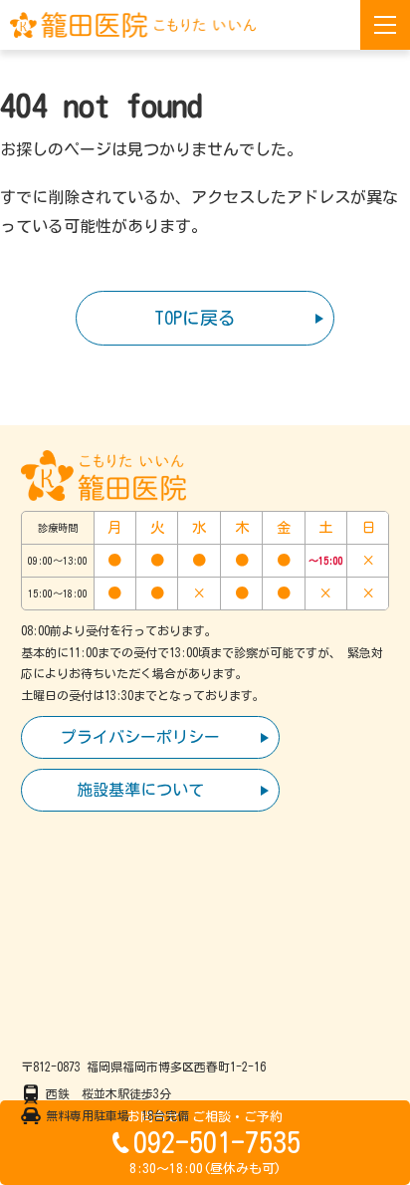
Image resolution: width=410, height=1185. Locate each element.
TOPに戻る (195, 318)
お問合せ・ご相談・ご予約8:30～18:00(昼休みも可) (214, 1142)
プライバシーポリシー (140, 737)
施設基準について (140, 790)
